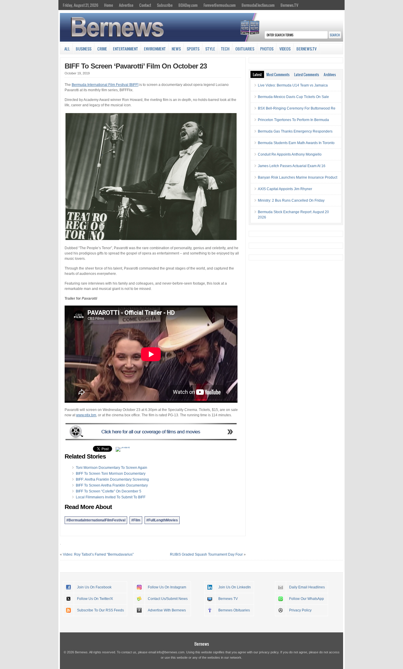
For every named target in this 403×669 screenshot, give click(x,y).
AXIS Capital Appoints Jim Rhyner (285, 189)
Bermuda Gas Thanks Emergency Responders (295, 131)
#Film (135, 520)
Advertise (126, 5)
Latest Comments (306, 74)
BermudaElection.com (258, 5)
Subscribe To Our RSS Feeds (100, 610)
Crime (102, 49)
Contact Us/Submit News (168, 599)
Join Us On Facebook (94, 587)
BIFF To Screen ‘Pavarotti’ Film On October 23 (136, 66)
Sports (193, 49)
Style (210, 49)
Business (83, 49)
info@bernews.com (170, 652)
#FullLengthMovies (162, 520)
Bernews (201, 644)
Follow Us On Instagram (167, 587)
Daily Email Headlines (307, 587)
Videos (285, 49)
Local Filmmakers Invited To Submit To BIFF (110, 497)
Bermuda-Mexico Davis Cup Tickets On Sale (293, 97)
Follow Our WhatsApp (306, 599)
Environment (155, 49)
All (67, 49)
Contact (145, 5)
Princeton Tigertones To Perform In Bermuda (293, 120)
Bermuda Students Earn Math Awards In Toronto (296, 143)
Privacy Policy (300, 610)
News (176, 49)
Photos (266, 49)
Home (108, 5)
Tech (225, 49)
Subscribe (165, 5)
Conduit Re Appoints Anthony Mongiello (290, 154)
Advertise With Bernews (167, 610)
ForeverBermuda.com (220, 5)
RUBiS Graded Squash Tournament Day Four (206, 554)
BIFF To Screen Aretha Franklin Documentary (112, 485)
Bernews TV (228, 599)
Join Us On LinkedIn (234, 587)
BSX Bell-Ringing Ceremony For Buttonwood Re (296, 108)
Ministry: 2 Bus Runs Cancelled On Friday (291, 200)
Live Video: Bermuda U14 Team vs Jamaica (293, 85)
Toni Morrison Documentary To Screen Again (111, 468)
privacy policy (269, 652)
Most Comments (277, 74)
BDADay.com (188, 5)
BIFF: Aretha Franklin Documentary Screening (112, 479)
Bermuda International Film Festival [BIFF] (105, 85)
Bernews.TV (289, 5)
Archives (330, 74)
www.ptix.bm (86, 415)
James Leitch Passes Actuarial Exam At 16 (291, 166)
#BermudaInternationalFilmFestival (95, 520)
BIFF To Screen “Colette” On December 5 (108, 491)
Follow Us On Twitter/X (95, 599)
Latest (257, 74)
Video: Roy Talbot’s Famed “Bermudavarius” (98, 554)
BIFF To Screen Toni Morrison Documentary (110, 473)
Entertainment (125, 49)
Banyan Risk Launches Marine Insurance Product (297, 177)
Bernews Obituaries (234, 610)
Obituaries (244, 49)
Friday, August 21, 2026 (80, 5)
